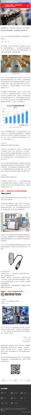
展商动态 (19, 28)
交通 (25, 398)
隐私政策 (3, 410)
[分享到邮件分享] (9, 42)
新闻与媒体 (13, 28)
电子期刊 (16, 393)
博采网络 (28, 411)
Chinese (24, 2)
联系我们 (6, 403)
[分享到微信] (6, 42)
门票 (5, 398)
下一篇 (27, 380)
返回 (15, 380)
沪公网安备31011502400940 (8, 409)
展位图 (25, 393)
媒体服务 (16, 403)
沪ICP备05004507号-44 (20, 409)
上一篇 (3, 380)
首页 (7, 28)
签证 (15, 398)
